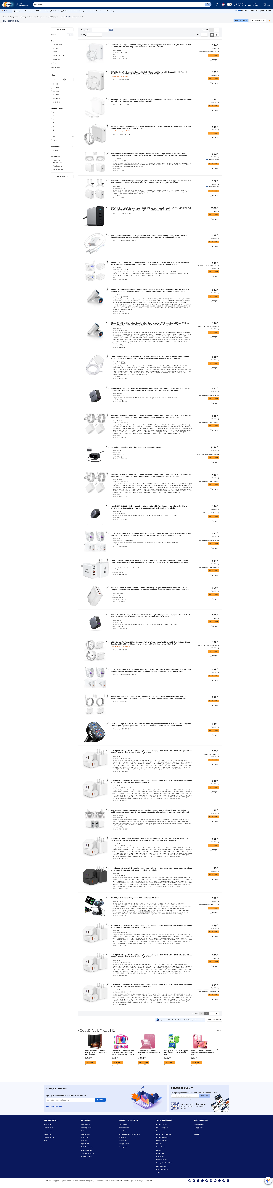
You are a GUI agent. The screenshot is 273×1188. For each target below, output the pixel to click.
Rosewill (196, 1134)
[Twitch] (219, 1180)
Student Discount (161, 1160)
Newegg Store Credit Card (164, 1163)
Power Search (62, 29)
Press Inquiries (123, 1140)
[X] (198, 1180)
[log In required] (107, 44)
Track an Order (48, 1128)
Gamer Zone (122, 1137)
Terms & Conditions (79, 1181)
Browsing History (86, 1128)
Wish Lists (84, 1140)
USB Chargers (53, 17)
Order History (85, 1131)
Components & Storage (18, 17)
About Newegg (123, 1124)
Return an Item (48, 1131)
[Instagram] (202, 1180)
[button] (22, 4)
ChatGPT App (160, 1156)
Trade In (158, 1172)
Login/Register (85, 1124)
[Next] (216, 30)
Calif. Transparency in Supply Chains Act (117, 1181)
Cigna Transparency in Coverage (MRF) (141, 1181)
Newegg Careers (124, 1144)
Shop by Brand (160, 1147)
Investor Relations (124, 1128)
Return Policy (47, 1134)
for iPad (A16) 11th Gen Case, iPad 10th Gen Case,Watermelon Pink (202, 1053)
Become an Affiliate (162, 1137)
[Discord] (223, 1180)
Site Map (159, 1144)
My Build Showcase (87, 1147)
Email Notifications (86, 1150)
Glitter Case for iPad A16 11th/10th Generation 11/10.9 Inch (149, 1053)
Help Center (47, 1124)
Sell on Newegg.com (162, 1128)
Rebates (158, 1150)
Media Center (123, 1131)
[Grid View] (216, 35)
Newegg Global (198, 1128)
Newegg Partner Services (163, 1134)
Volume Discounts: (204, 52)
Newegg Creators (161, 1140)
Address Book (85, 1137)
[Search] (208, 4)
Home (5, 17)
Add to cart (213, 55)
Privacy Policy (90, 1181)
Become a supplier (161, 1124)
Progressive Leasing (162, 1169)
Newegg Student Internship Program (129, 1134)
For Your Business (161, 1131)
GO (111, 30)
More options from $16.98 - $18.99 (208, 266)
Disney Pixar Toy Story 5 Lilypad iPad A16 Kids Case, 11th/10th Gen (176, 1053)
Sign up (100, 1100)
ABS (195, 1131)
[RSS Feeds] (269, 21)
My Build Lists (85, 1144)
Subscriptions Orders (87, 1153)
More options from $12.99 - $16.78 (208, 326)
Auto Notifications (86, 1156)
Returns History (85, 1134)
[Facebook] (193, 1180)
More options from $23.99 (211, 754)
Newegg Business (199, 1124)
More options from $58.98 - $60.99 (208, 645)
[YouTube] (215, 1180)
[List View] (212, 35)
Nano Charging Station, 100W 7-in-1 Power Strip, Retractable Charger (136, 447)
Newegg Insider (123, 1147)
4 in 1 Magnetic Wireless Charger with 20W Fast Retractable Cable (135, 898)
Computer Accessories (37, 17)
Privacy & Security (49, 1137)
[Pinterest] (211, 1180)
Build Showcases (161, 1166)
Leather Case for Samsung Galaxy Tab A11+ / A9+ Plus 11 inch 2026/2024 (96, 1053)
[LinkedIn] (207, 1180)
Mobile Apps (160, 1153)
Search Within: (86, 30)
